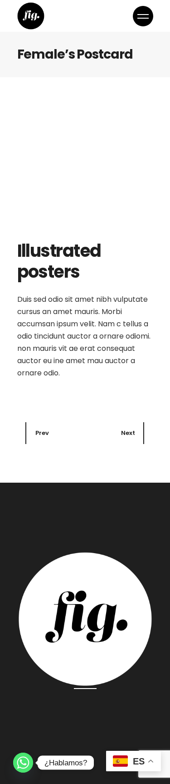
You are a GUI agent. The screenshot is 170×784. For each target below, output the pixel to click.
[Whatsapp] (23, 763)
